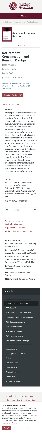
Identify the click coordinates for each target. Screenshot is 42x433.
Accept (6, 428)
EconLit (20, 400)
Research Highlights (14, 372)
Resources (11, 400)
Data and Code (12, 363)
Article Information (11, 104)
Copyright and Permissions (17, 353)
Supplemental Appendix (15, 228)
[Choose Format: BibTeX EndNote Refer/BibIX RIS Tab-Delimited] (21, 209)
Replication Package (13, 224)
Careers (33, 396)
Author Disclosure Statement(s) (18, 232)
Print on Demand (13, 381)
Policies (9, 358)
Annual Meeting (21, 396)
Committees (30, 400)
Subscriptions (11, 349)
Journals (8, 291)
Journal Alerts (11, 367)
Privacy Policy (10, 423)
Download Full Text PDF (13, 95)
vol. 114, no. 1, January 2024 (16, 86)
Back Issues (10, 377)
